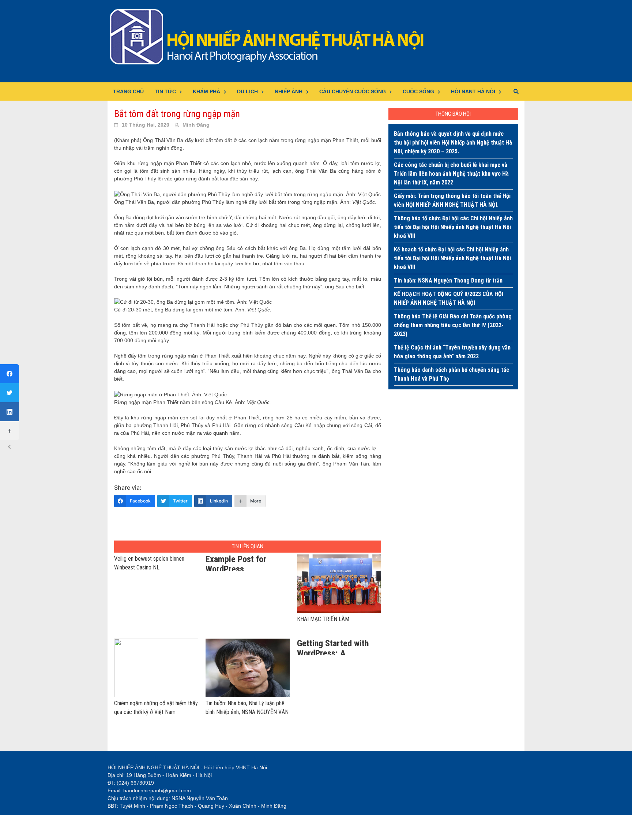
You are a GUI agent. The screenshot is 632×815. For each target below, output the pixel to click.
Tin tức (165, 91)
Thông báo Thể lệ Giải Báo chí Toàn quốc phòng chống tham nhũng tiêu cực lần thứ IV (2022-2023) (453, 325)
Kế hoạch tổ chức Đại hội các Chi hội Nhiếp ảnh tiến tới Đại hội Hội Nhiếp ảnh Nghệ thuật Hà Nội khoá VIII (452, 258)
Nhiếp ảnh (288, 91)
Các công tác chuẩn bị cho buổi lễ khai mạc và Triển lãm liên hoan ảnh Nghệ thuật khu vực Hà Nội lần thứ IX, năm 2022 (451, 173)
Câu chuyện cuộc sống (352, 91)
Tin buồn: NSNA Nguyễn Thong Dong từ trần (448, 280)
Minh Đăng (196, 125)
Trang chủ (128, 91)
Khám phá (206, 91)
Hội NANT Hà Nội (473, 91)
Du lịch (247, 91)
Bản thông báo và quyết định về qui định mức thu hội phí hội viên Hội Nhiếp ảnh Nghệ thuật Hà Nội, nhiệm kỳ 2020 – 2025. (453, 142)
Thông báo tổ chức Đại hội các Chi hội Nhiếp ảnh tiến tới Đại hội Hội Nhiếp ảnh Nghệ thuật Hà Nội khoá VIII (453, 227)
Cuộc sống (418, 91)
